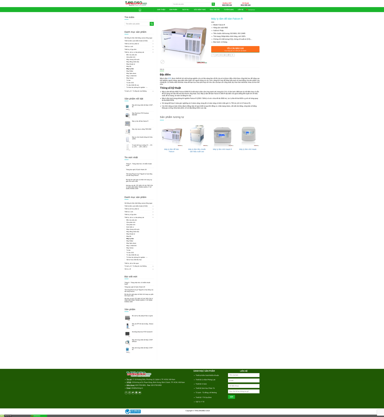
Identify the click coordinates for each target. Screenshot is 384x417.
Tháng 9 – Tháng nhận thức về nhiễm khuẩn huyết (139, 164)
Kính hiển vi (130, 227)
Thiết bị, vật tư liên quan (131, 263)
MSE (169, 78)
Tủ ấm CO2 (130, 82)
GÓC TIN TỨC (215, 9)
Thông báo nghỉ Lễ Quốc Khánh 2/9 (136, 169)
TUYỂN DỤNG (229, 9)
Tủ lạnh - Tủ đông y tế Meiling (206, 392)
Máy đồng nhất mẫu (132, 62)
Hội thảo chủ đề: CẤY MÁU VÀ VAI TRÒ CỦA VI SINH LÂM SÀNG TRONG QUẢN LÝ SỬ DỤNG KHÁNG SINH (139, 187)
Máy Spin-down (131, 73)
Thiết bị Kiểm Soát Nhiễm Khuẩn (207, 375)
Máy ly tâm (130, 69)
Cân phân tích (130, 57)
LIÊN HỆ (240, 9)
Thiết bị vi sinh (128, 46)
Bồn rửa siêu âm (131, 55)
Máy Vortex (130, 78)
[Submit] (213, 4)
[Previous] (160, 140)
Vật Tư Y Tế (200, 402)
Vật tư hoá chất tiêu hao (134, 259)
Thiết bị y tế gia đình (130, 49)
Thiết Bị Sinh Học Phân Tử (205, 388)
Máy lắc (128, 66)
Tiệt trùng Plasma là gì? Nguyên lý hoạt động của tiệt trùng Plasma (139, 174)
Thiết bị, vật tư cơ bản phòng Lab (134, 52)
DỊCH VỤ (185, 9)
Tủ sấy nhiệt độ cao (132, 85)
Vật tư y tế (127, 269)
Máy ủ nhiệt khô (131, 76)
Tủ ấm (128, 80)
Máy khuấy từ (130, 64)
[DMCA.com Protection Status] (6, 416)
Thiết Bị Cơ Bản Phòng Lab (205, 380)
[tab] (162, 69)
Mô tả (162, 69)
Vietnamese (251, 9)
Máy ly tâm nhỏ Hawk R (222, 149)
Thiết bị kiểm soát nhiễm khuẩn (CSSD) (136, 41)
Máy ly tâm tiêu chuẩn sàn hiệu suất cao (197, 150)
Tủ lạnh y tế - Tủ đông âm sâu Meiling (135, 91)
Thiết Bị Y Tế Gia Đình (204, 397)
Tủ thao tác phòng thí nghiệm (135, 87)
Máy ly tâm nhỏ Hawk (247, 149)
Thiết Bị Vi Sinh (201, 384)
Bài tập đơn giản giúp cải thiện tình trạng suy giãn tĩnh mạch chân (139, 180)
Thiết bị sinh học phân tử (131, 43)
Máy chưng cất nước (133, 59)
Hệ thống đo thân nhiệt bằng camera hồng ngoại (138, 38)
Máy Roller (129, 71)
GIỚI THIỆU (161, 9)
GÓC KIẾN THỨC (200, 9)
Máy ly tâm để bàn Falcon (171, 150)
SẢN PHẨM (173, 9)
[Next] (259, 140)
